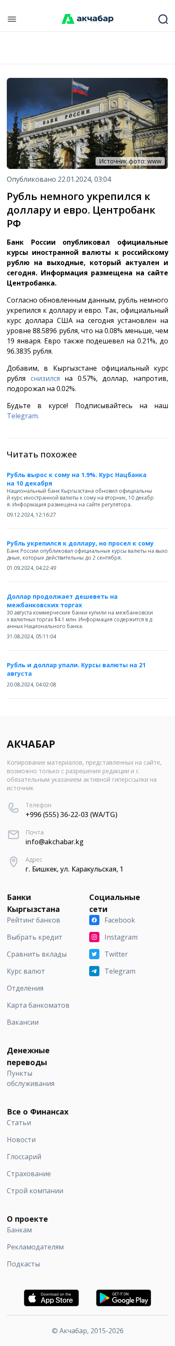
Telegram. (23, 415)
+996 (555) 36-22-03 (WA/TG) (71, 814)
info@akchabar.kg (54, 841)
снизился (45, 378)
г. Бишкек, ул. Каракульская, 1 (74, 869)
